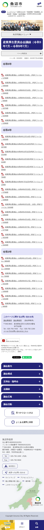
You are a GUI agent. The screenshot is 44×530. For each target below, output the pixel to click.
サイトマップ (10, 477)
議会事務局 (8, 320)
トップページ (11, 12)
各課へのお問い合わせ (17, 472)
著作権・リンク (31, 481)
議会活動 (8, 404)
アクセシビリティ (27, 477)
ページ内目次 (22, 53)
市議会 (15, 14)
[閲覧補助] (39, 4)
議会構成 (8, 374)
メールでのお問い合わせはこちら (16, 331)
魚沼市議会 (22, 14)
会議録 (7, 389)
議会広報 (8, 397)
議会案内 (8, 366)
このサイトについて (12, 485)
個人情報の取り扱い (12, 481)
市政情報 (30, 12)
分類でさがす (21, 12)
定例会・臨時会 (11, 381)
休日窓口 (12, 466)
